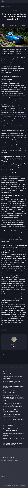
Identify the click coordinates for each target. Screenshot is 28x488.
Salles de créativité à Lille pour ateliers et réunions (13, 420)
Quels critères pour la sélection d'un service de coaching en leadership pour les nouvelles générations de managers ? (14, 405)
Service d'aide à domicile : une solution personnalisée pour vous (13, 443)
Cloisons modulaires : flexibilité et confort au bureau (13, 386)
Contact (3, 479)
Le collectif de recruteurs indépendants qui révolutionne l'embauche (13, 429)
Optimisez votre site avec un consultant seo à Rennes (13, 377)
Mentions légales (5, 476)
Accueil (3, 6)
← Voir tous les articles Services (9, 355)
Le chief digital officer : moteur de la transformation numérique (12, 382)
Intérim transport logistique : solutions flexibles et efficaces (13, 424)
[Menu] (25, 1)
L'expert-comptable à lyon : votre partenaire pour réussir (11, 391)
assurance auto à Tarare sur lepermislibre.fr (14, 114)
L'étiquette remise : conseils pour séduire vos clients (13, 434)
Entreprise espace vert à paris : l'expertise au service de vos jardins (13, 439)
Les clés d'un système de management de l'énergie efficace (13, 372)
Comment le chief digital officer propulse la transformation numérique (13, 410)
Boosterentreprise (7, 457)
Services (8, 6)
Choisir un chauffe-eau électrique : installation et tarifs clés (12, 415)
